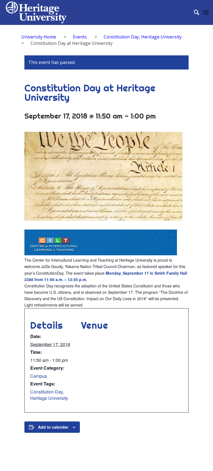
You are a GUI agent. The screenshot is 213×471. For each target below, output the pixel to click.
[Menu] (206, 12)
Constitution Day (46, 391)
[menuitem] (193, 12)
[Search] (193, 12)
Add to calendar (53, 427)
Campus (38, 376)
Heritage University (49, 398)
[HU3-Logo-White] (36, 12)
